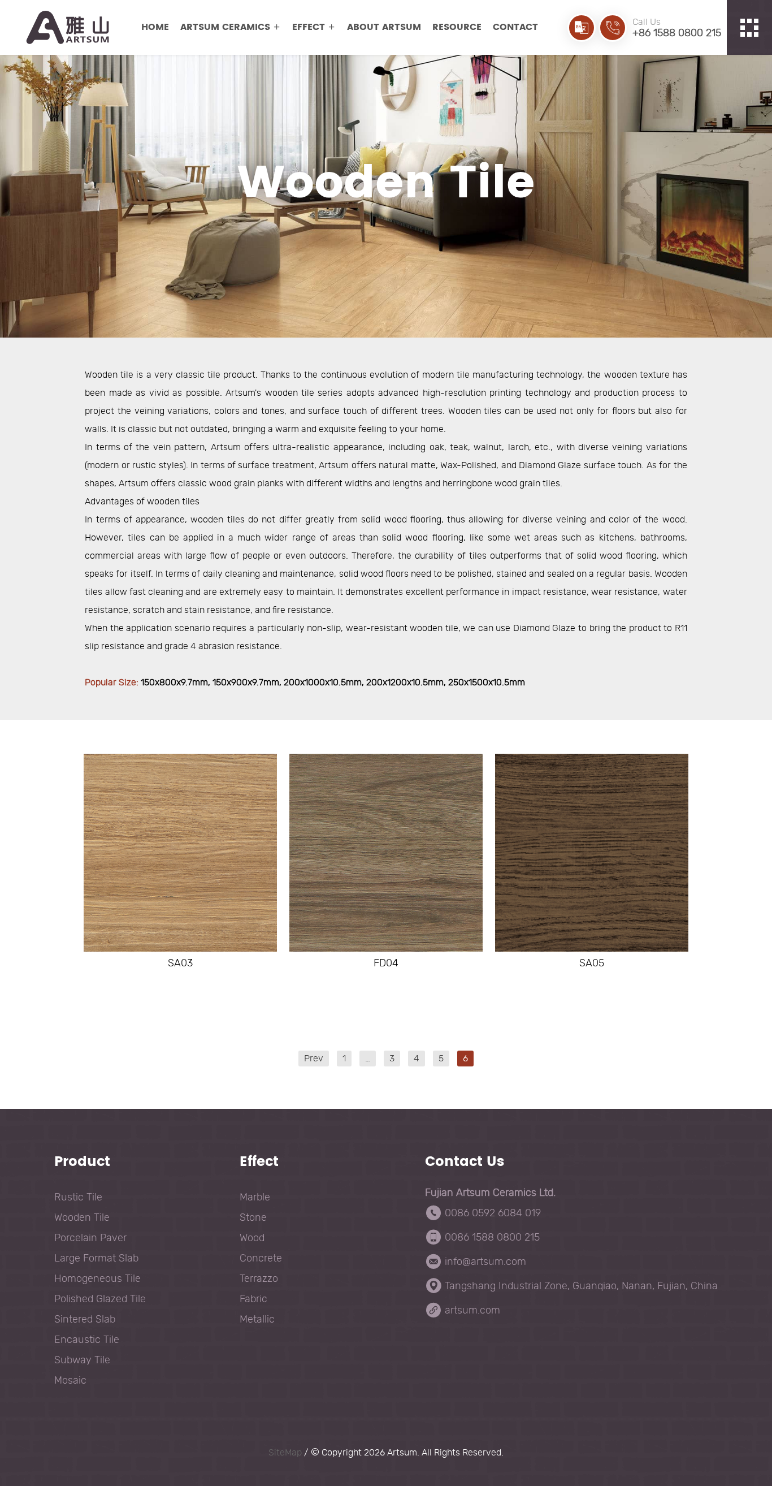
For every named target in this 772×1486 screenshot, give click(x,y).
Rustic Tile (78, 1197)
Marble (255, 1197)
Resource (457, 27)
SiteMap (285, 1453)
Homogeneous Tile (97, 1278)
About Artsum (384, 27)
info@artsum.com (485, 1261)
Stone (253, 1217)
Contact (515, 27)
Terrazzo (259, 1278)
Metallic (257, 1319)
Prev (313, 1058)
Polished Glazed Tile (100, 1298)
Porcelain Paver (90, 1237)
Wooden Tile (82, 1217)
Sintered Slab (84, 1319)
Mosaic (70, 1380)
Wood (252, 1237)
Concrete (261, 1258)
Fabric (253, 1298)
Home (155, 27)
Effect (308, 27)
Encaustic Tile (86, 1339)
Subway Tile (82, 1360)
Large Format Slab (96, 1258)
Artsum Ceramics (225, 27)
